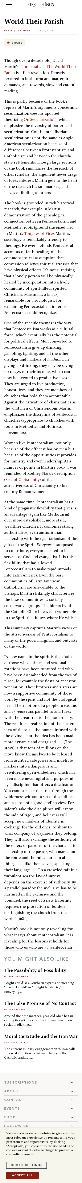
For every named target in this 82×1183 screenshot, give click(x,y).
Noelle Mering (16, 1009)
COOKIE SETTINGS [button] (26, 1165)
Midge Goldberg (17, 976)
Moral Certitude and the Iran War (41, 1036)
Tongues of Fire (38, 233)
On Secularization (40, 119)
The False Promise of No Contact (40, 1003)
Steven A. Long (16, 1042)
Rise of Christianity (22, 479)
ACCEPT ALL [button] (22, 1175)
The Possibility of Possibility (35, 970)
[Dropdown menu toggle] (41, 1082)
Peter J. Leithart (17, 30)
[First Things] (41, 4)
